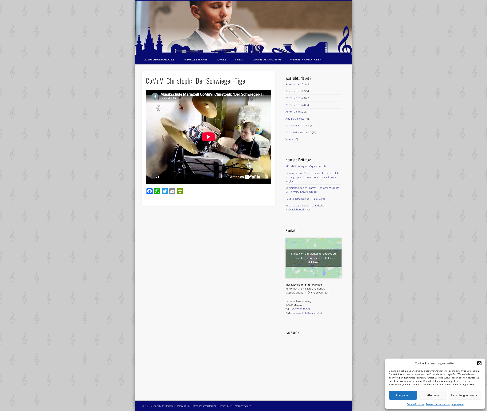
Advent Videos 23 (295, 98)
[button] (479, 363)
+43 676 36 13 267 (300, 309)
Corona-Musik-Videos (298, 125)
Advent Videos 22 (295, 91)
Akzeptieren (402, 395)
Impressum (458, 404)
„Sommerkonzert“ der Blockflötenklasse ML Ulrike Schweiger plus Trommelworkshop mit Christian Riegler (313, 177)
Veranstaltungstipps (267, 59)
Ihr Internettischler (240, 406)
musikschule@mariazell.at (307, 313)
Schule (221, 59)
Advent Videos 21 (295, 84)
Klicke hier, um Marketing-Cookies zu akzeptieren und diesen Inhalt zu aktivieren (313, 258)
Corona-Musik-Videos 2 (298, 132)
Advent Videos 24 (295, 105)
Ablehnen (433, 395)
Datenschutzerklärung (438, 404)
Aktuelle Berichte (195, 59)
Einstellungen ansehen (465, 395)
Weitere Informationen (305, 59)
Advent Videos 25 (295, 111)
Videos (239, 59)
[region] (243, 28)
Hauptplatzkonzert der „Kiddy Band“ (305, 198)
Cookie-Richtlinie (415, 404)
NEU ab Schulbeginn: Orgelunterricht (306, 166)
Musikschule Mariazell (158, 59)
